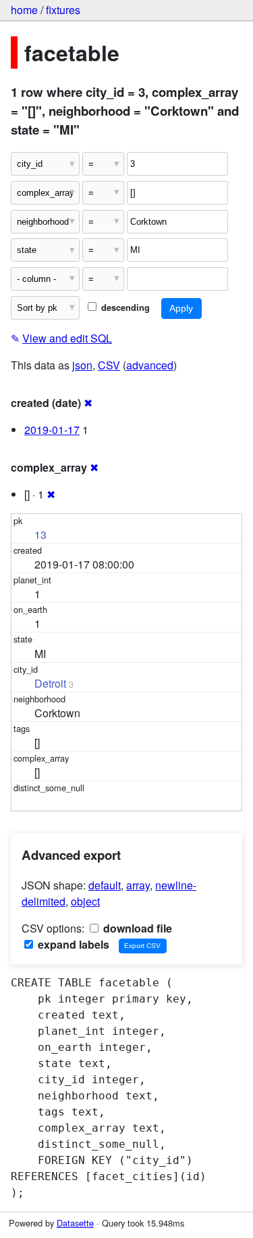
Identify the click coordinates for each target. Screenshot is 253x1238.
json (82, 365)
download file (136, 928)
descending (124, 307)
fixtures (63, 9)
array (138, 885)
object (85, 901)
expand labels (72, 944)
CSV (109, 365)
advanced (149, 365)
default (104, 885)
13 (40, 534)
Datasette (75, 1222)
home (24, 9)
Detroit (50, 683)
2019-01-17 (52, 429)
